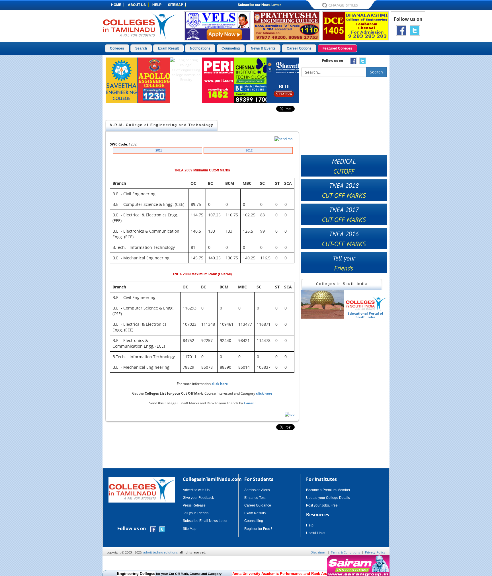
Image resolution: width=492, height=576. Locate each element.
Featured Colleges (337, 48)
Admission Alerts (257, 490)
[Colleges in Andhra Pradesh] (323, 304)
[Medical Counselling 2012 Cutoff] (344, 166)
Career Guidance (257, 505)
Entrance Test (254, 498)
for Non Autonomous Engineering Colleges (317, 573)
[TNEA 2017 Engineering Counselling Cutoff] (344, 214)
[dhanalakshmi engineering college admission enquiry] (355, 25)
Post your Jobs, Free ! (322, 505)
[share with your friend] (344, 262)
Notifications (200, 48)
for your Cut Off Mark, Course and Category (169, 573)
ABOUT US (137, 4)
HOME (116, 4)
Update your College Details (328, 498)
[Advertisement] (413, 141)
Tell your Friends (195, 513)
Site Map (189, 529)
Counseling (231, 48)
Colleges (117, 48)
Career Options (299, 48)
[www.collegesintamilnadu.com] (139, 25)
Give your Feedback (198, 498)
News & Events (263, 48)
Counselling (253, 521)
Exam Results (255, 513)
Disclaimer (318, 552)
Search (141, 48)
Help (309, 525)
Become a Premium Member (328, 490)
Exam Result (168, 48)
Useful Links (315, 533)
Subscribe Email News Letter (205, 521)
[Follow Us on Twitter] (415, 30)
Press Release (194, 505)
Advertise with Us (196, 490)
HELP (156, 4)
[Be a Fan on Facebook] (401, 30)
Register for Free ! (258, 529)
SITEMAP (175, 4)
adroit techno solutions (160, 552)
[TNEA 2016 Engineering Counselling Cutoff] (344, 238)
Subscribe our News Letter (259, 4)
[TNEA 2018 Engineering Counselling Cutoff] (344, 190)
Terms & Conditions (345, 552)
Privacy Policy (375, 552)
